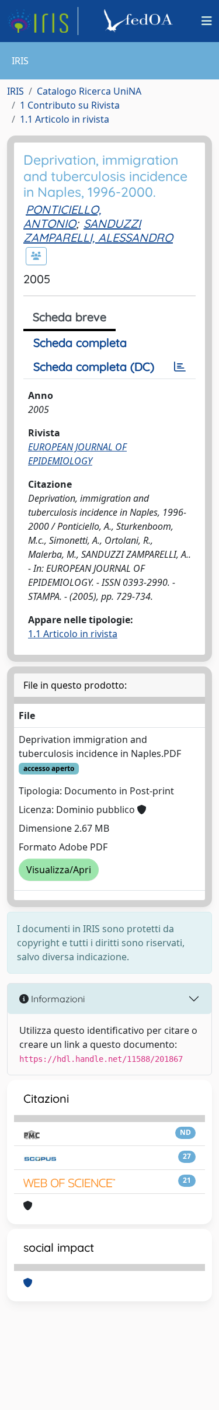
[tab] (180, 367)
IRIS (15, 91)
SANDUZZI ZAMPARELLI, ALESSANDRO (98, 230)
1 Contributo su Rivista (70, 105)
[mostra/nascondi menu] (206, 21)
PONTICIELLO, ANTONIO (62, 216)
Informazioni (57, 999)
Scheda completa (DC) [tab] (93, 366)
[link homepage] (42, 21)
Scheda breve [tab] (69, 317)
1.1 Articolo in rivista (64, 119)
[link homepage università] (140, 21)
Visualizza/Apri (58, 869)
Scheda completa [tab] (80, 342)
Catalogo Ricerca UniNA (89, 91)
